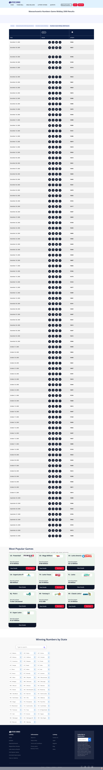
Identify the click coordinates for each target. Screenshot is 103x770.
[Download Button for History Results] (72, 32)
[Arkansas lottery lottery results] (20, 657)
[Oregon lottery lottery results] (20, 701)
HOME (12, 5)
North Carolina (44, 693)
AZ (38, 653)
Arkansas (14, 657)
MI (10, 681)
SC (24, 705)
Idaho (41, 665)
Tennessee (15, 710)
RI (10, 705)
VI (38, 710)
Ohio (28, 697)
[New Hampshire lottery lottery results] (34, 689)
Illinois (13, 669)
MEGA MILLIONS (30, 5)
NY (24, 693)
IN (24, 669)
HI (24, 665)
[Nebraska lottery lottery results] (48, 685)
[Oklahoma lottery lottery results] (48, 697)
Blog (54, 746)
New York (29, 693)
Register (81, 4)
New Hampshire (30, 689)
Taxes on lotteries (13, 758)
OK (38, 697)
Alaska (27, 653)
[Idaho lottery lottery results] (48, 665)
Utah (14, 714)
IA (38, 669)
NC (38, 693)
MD (24, 677)
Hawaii (27, 665)
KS (10, 673)
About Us (33, 737)
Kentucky (28, 673)
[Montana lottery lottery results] (34, 685)
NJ (38, 689)
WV (38, 718)
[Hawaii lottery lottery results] (34, 665)
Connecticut (14, 661)
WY (24, 722)
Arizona (42, 653)
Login (75, 4)
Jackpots (11, 740)
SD (38, 705)
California (29, 657)
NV (10, 689)
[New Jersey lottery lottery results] (48, 689)
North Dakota (15, 697)
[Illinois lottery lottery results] (20, 669)
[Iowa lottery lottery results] (48, 669)
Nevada (14, 689)
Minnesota (29, 681)
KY (24, 673)
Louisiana (42, 673)
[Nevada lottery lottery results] (20, 689)
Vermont (28, 714)
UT (10, 714)
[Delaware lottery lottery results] (34, 661)
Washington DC (30, 718)
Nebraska (43, 685)
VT (24, 714)
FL (38, 661)
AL (10, 653)
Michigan (14, 681)
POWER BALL (20, 5)
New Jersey (42, 689)
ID (38, 665)
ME (10, 677)
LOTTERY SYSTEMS (42, 5)
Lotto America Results (14, 749)
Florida (41, 661)
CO (38, 657)
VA (38, 714)
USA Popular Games (14, 752)
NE (38, 685)
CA (24, 657)
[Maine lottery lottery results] (20, 677)
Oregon (14, 701)
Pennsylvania (29, 701)
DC (24, 718)
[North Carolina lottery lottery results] (48, 693)
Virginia (42, 714)
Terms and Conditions (36, 743)
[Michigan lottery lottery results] (20, 681)
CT (10, 661)
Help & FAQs (34, 740)
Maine (14, 677)
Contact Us (55, 737)
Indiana (27, 669)
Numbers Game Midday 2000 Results (59, 26)
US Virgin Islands (43, 710)
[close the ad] (101, 768)
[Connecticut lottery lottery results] (20, 661)
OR (10, 701)
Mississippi (43, 681)
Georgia (14, 665)
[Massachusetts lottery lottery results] (48, 677)
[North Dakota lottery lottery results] (20, 697)
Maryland (29, 677)
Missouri (14, 685)
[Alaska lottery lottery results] (34, 653)
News (54, 749)
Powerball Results (13, 743)
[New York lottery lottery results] (34, 693)
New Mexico (15, 693)
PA (24, 701)
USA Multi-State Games (15, 755)
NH (24, 689)
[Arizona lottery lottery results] (48, 653)
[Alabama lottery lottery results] (20, 653)
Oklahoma (43, 697)
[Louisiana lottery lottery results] (48, 673)
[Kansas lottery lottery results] (20, 673)
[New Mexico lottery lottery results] (20, 693)
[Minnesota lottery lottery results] (34, 681)
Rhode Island (14, 705)
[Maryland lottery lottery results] (34, 677)
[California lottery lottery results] (34, 657)
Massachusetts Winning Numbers (25, 26)
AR (10, 657)
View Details (13, 568)
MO (10, 685)
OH (24, 697)
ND (10, 697)
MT (24, 685)
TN (10, 710)
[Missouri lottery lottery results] (20, 685)
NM (10, 693)
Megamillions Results (14, 746)
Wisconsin (14, 722)
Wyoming (29, 722)
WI (10, 722)
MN (24, 681)
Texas (27, 710)
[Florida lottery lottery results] (48, 661)
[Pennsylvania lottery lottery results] (34, 701)
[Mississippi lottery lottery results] (48, 681)
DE (24, 661)
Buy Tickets (30, 568)
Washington (15, 718)
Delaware (29, 661)
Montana (28, 685)
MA (38, 677)
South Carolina (29, 705)
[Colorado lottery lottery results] (48, 657)
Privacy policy (34, 746)
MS (38, 681)
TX (24, 710)
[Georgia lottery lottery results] (20, 665)
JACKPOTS (52, 5)
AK (24, 653)
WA (10, 718)
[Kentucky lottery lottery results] (34, 673)
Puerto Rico (42, 701)
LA (38, 673)
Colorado (42, 657)
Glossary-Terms (34, 748)
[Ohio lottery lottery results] (34, 697)
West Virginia (43, 718)
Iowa (41, 669)
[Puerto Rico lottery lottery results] (48, 701)
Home (12, 26)
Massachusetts (44, 677)
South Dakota (43, 705)
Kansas (13, 673)
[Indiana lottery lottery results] (34, 669)
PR (38, 701)
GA (10, 665)
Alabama (14, 653)
